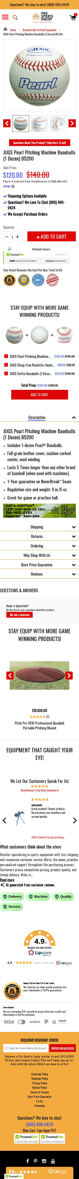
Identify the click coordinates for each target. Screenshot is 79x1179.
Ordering (37, 545)
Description (36, 417)
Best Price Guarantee (36, 564)
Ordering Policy (39, 1074)
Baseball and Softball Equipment (39, 30)
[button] (5, 820)
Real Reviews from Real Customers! (40, 790)
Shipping (36, 527)
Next (72, 123)
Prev (7, 123)
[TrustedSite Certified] (26, 1138)
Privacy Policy (39, 1083)
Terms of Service (39, 1092)
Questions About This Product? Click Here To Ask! (39, 143)
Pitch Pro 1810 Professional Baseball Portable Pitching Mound (39, 725)
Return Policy (39, 1087)
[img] (40, 786)
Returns (37, 536)
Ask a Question (21, 615)
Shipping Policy (39, 1078)
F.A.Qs (39, 1101)
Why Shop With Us (36, 555)
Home (12, 30)
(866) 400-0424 (39, 1124)
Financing (39, 1105)
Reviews (37, 574)
